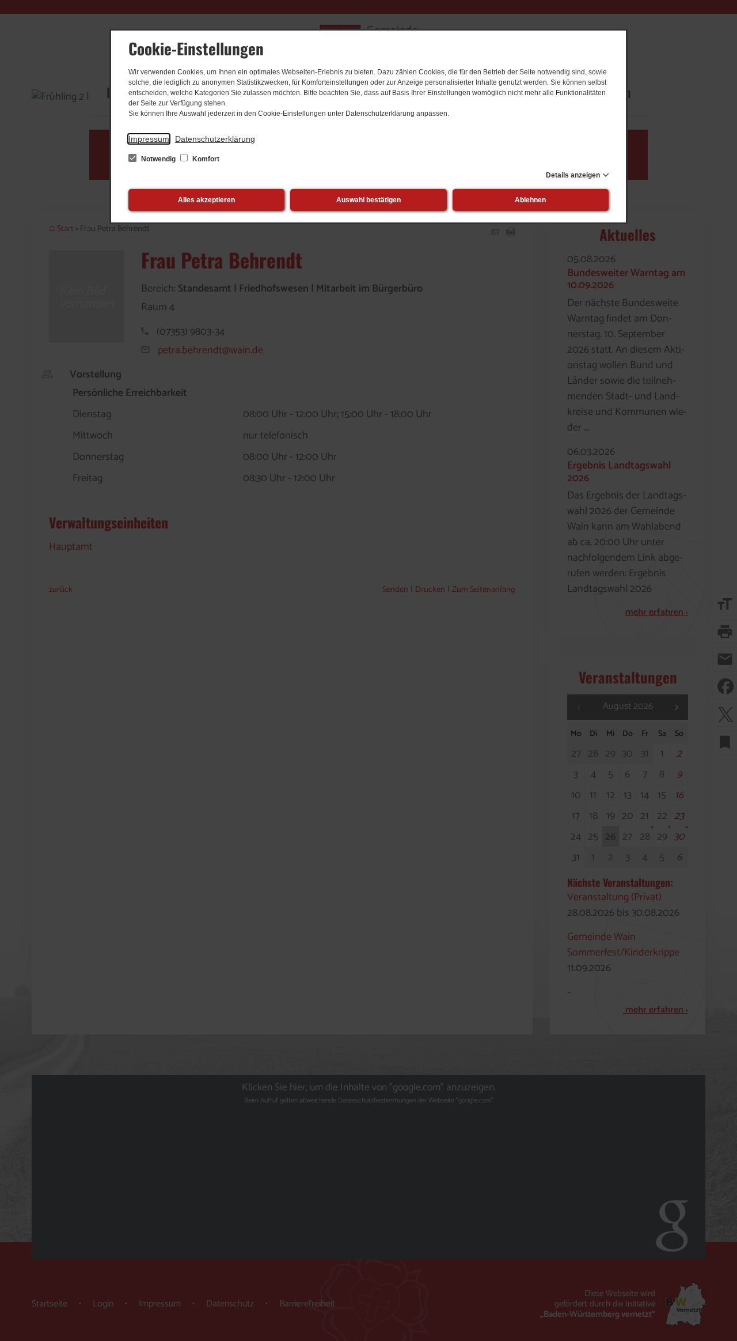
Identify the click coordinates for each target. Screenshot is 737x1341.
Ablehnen (530, 200)
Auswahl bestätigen (368, 200)
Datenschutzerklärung (215, 138)
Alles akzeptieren (206, 200)
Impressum (148, 138)
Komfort (205, 159)
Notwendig (158, 159)
